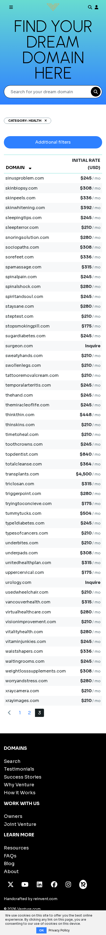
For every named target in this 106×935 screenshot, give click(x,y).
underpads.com (21, 553)
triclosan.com (19, 484)
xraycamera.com (22, 691)
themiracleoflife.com (27, 405)
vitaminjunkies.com (25, 641)
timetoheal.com (22, 434)
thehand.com (19, 395)
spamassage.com (23, 267)
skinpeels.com (20, 198)
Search (12, 761)
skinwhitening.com (25, 207)
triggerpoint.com (23, 493)
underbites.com (21, 543)
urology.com (18, 582)
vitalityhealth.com (24, 631)
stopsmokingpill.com (27, 326)
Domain (15, 167)
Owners (13, 816)
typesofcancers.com (26, 533)
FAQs (10, 856)
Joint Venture (20, 824)
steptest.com (19, 316)
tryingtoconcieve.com (28, 503)
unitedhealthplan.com (28, 562)
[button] (44, 121)
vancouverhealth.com (27, 602)
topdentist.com (21, 454)
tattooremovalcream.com (32, 375)
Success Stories (22, 777)
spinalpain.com (21, 276)
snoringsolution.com (27, 237)
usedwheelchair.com (26, 592)
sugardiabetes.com (25, 336)
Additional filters (53, 142)
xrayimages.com (22, 700)
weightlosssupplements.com (35, 671)
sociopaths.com (22, 247)
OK (41, 930)
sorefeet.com (19, 257)
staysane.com (19, 306)
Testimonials (19, 769)
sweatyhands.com (24, 355)
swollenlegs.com (23, 365)
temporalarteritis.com (28, 385)
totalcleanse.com (23, 464)
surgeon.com (19, 346)
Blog (9, 863)
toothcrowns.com (24, 444)
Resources (16, 848)
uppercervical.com (24, 572)
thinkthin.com (19, 414)
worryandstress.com (26, 681)
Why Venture (19, 785)
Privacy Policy (59, 930)
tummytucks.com (23, 513)
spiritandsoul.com (24, 296)
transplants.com (22, 474)
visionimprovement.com (30, 621)
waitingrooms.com (25, 661)
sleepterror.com (22, 227)
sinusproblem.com (24, 178)
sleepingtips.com (23, 217)
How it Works (20, 793)
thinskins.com (20, 424)
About (11, 871)
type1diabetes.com (25, 523)
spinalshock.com (23, 286)
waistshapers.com (24, 651)
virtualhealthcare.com (28, 612)
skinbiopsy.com (21, 188)
